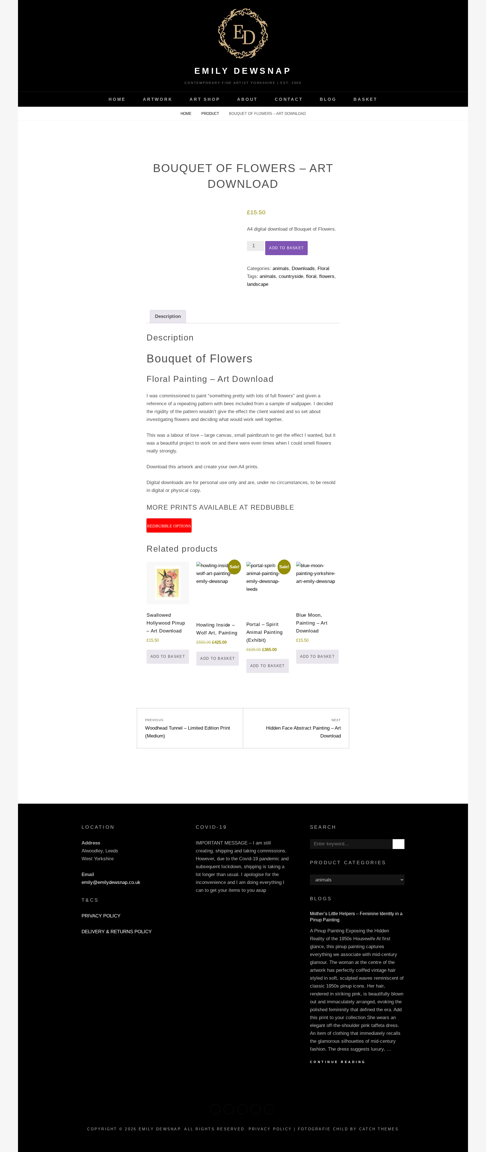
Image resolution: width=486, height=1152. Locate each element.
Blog (328, 99)
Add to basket (286, 248)
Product (210, 114)
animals (281, 268)
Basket (365, 99)
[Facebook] (242, 1109)
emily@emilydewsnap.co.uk (111, 882)
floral (311, 276)
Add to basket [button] (167, 656)
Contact (289, 99)
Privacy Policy (270, 1129)
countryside (291, 276)
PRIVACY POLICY (101, 916)
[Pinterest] (229, 1109)
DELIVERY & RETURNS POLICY (117, 931)
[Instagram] (256, 1109)
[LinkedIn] (269, 1109)
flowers (326, 276)
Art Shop (205, 99)
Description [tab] (168, 316)
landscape (257, 284)
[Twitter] (215, 1109)
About (247, 99)
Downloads (303, 268)
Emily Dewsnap (243, 70)
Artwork (157, 99)
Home (117, 99)
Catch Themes (379, 1129)
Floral (323, 268)
